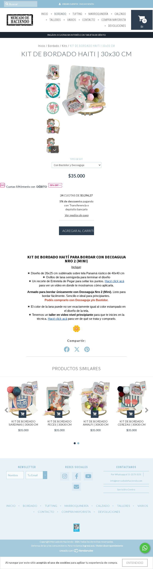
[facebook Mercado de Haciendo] (76, 476)
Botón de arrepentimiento (109, 545)
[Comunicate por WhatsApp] (145, 548)
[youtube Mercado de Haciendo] (88, 476)
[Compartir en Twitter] (77, 350)
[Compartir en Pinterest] (87, 350)
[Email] (76, 487)
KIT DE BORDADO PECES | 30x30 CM (59, 423)
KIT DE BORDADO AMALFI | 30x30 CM (95, 423)
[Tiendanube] (76, 551)
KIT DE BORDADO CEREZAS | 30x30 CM (131, 423)
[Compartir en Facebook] (67, 350)
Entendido (135, 562)
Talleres (55, 19)
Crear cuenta (70, 4)
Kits (64, 45)
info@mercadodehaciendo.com (126, 480)
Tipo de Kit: (76, 158)
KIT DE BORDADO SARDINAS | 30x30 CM (23, 423)
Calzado (120, 13)
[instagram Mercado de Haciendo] (64, 476)
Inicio (44, 13)
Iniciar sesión (86, 4)
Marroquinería (98, 13)
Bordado (60, 13)
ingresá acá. (89, 545)
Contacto (88, 19)
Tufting (77, 13)
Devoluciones (117, 25)
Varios (71, 19)
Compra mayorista (113, 19)
